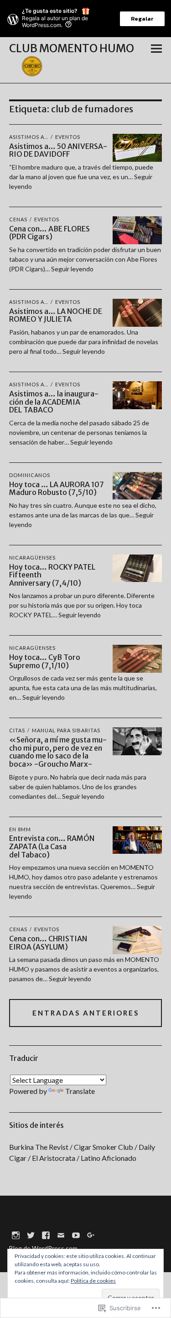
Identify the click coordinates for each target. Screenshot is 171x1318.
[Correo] (61, 1234)
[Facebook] (46, 1234)
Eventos (67, 137)
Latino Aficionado (108, 1157)
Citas (17, 730)
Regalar (142, 19)
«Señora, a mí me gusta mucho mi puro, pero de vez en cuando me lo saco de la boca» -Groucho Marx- (58, 752)
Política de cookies (93, 1280)
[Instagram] (16, 1234)
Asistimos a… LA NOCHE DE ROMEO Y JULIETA (55, 315)
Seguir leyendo (72, 269)
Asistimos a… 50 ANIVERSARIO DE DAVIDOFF (58, 150)
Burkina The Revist (38, 1146)
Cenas (18, 219)
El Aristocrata (53, 1157)
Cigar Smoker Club (103, 1146)
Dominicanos (29, 475)
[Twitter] (31, 1234)
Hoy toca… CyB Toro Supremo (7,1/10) (44, 661)
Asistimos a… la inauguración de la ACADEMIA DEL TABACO (53, 401)
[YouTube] (76, 1234)
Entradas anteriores (85, 1013)
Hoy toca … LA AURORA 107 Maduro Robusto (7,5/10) (56, 488)
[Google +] (91, 1234)
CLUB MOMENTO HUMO (71, 48)
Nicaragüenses (32, 557)
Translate (80, 1091)
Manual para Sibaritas (66, 730)
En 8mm (20, 829)
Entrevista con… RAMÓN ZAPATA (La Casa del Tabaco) (51, 846)
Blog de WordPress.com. (44, 1248)
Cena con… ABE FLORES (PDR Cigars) (49, 233)
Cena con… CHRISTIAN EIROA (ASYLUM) (48, 942)
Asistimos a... (28, 137)
